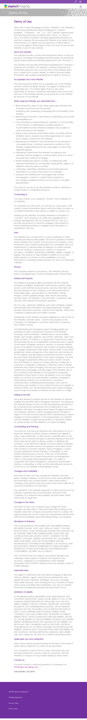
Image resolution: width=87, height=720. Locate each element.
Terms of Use (13, 709)
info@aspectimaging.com (26, 667)
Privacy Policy (14, 703)
